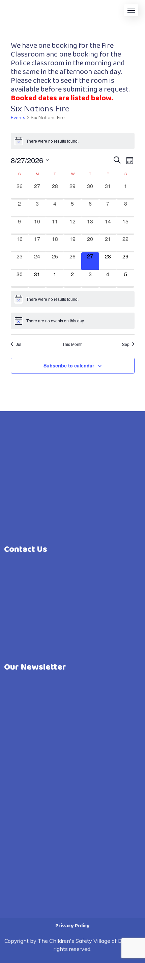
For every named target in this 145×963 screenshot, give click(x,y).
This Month (72, 344)
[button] (131, 10)
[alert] (73, 141)
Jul (18, 344)
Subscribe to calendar (69, 365)
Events (18, 117)
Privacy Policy (72, 926)
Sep (125, 344)
